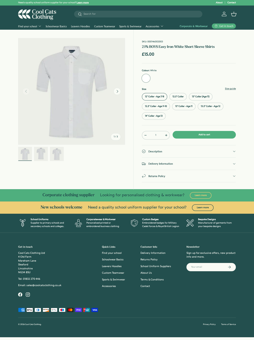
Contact (231, 3)
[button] (234, 14)
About (219, 3)
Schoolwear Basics (56, 26)
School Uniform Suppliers (155, 266)
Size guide (230, 89)
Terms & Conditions (152, 279)
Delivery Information (153, 253)
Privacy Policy (209, 324)
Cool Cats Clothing (33, 324)
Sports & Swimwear (130, 26)
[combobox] (138, 14)
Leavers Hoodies (80, 26)
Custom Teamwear (104, 26)
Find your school (27, 26)
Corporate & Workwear (194, 26)
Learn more (201, 195)
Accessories (152, 26)
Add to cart (204, 135)
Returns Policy (149, 259)
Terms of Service (228, 324)
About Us (146, 273)
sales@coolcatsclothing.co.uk (43, 285)
